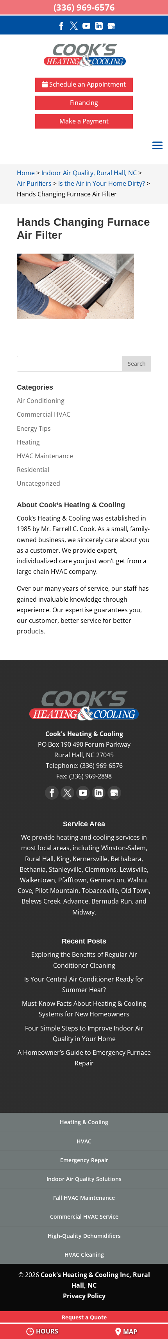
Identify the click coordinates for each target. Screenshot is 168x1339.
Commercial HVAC (43, 414)
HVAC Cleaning (84, 1254)
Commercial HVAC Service (84, 1216)
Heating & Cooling (84, 1122)
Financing (84, 102)
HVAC (84, 1141)
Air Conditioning (40, 400)
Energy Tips (34, 428)
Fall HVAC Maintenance (84, 1197)
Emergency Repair (84, 1160)
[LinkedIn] (99, 26)
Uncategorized (38, 483)
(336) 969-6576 (101, 765)
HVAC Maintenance (45, 456)
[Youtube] (86, 26)
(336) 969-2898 (90, 776)
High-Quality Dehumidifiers (84, 1235)
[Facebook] (61, 26)
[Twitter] (74, 26)
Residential (33, 469)
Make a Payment (84, 121)
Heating (28, 442)
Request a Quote (84, 1317)
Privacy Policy (84, 1296)
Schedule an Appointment (87, 84)
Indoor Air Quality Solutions (84, 1179)
